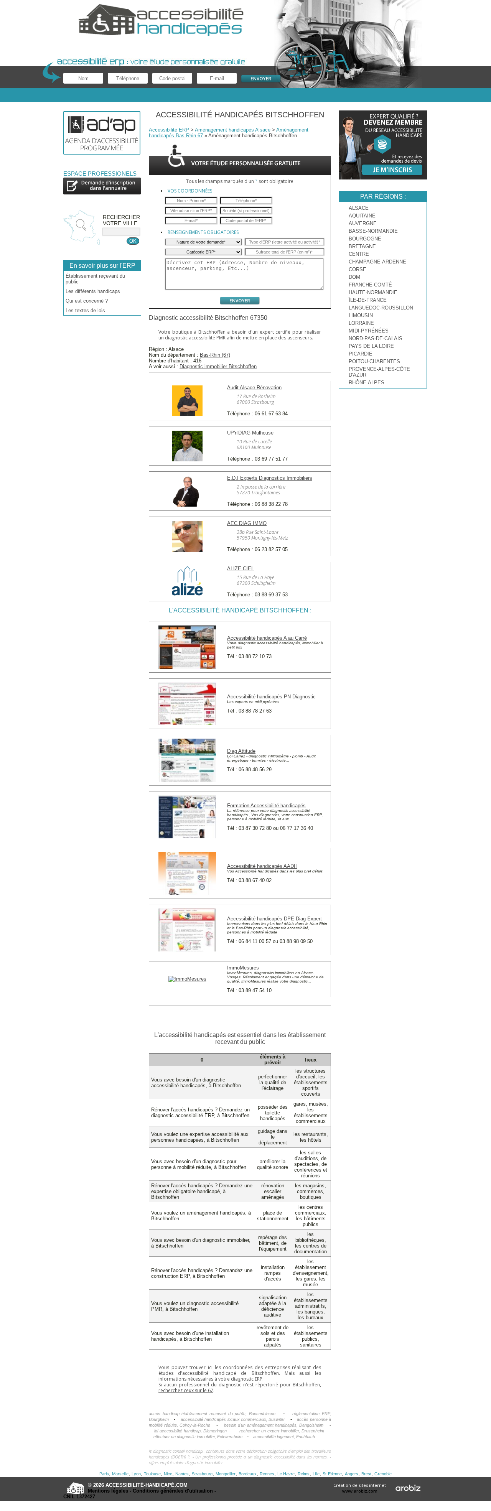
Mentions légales (108, 1491)
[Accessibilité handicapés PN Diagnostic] (187, 723)
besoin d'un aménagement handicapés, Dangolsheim (274, 1425)
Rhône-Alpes (366, 382)
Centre (359, 254)
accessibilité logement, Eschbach (284, 1436)
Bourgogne (365, 239)
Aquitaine (362, 216)
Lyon (136, 1473)
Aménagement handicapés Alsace (232, 130)
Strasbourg (202, 1473)
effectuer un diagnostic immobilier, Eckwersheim (197, 1436)
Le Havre (286, 1473)
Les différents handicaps (93, 291)
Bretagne (362, 246)
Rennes (267, 1473)
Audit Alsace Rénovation (254, 387)
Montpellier (226, 1473)
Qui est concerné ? (87, 301)
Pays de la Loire (371, 346)
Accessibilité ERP (170, 130)
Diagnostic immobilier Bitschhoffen (218, 366)
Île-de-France (368, 300)
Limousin (361, 315)
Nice (168, 1473)
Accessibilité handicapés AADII (262, 866)
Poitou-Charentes (374, 361)
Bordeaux (248, 1473)
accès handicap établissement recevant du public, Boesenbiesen (212, 1413)
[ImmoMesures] (187, 979)
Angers (351, 1473)
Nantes (182, 1473)
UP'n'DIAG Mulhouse (250, 433)
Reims (304, 1473)
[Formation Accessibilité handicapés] (187, 836)
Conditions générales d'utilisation (173, 1491)
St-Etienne (332, 1473)
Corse (357, 269)
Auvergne (363, 223)
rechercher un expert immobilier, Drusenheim (281, 1431)
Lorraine (361, 323)
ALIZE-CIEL (240, 568)
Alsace (359, 208)
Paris (104, 1473)
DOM (354, 277)
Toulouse (152, 1473)
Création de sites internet (359, 1488)
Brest (366, 1473)
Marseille (120, 1473)
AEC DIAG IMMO (247, 523)
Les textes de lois (85, 310)
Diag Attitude (241, 751)
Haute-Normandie (373, 292)
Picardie (360, 354)
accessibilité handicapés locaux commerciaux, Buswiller (233, 1419)
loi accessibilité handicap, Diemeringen (190, 1431)
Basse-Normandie (373, 231)
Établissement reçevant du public (95, 279)
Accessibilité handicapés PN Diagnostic (271, 697)
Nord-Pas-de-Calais (375, 338)
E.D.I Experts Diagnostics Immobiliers (269, 478)
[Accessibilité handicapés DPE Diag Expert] (187, 950)
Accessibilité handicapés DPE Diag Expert (274, 919)
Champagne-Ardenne (377, 262)
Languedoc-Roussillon (381, 308)
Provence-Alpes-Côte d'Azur (379, 372)
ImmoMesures (243, 968)
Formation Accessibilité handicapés (266, 805)
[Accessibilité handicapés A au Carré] (187, 667)
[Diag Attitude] (187, 780)
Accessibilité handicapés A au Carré (267, 638)
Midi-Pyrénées (369, 331)
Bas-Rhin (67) (215, 355)
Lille (316, 1473)
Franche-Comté (370, 285)
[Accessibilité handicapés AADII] (187, 893)
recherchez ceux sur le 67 (185, 1390)
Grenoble (383, 1473)
